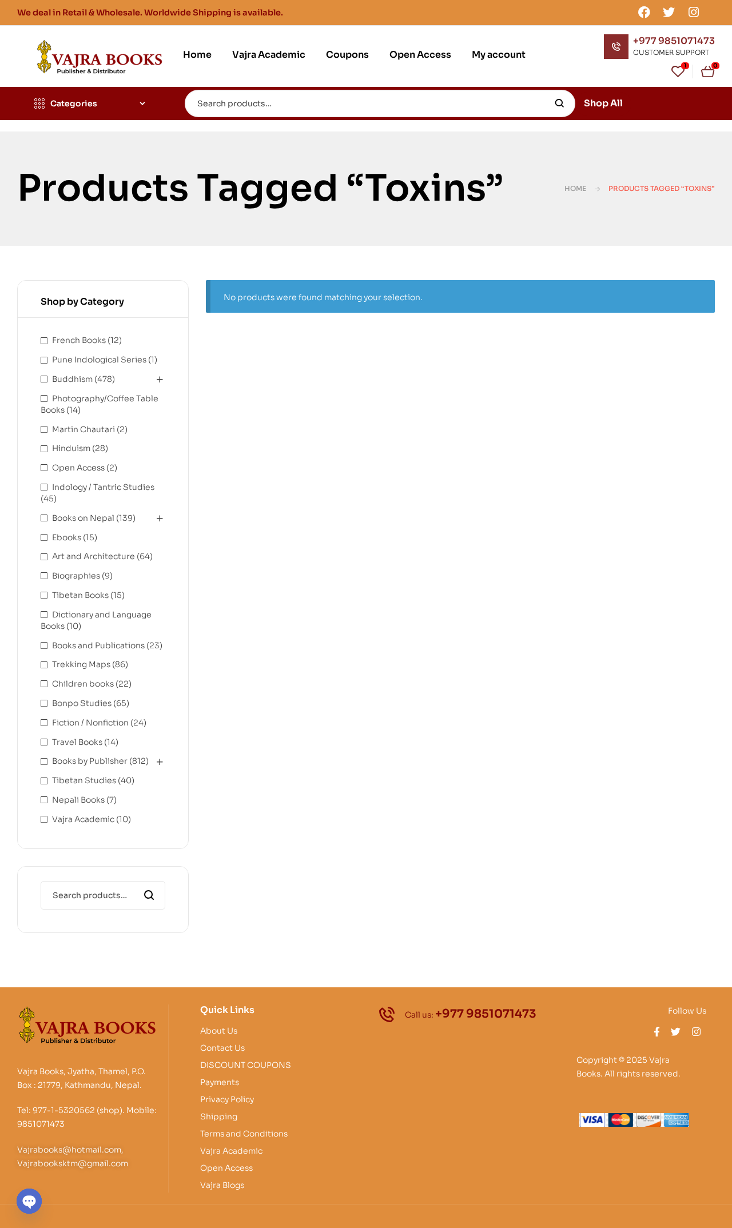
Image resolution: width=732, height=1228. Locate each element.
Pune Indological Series (99, 359)
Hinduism (71, 448)
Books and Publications (98, 645)
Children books (83, 684)
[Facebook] (644, 12)
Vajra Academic (83, 819)
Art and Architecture (93, 556)
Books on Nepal (83, 518)
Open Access (78, 468)
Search (559, 103)
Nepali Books (78, 800)
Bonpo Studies (82, 703)
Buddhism (72, 379)
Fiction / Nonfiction (90, 722)
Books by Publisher (90, 761)
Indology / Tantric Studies (103, 487)
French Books (79, 340)
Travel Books (77, 742)
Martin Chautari (83, 429)
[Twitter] (669, 12)
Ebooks (66, 537)
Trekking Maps (81, 664)
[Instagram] (693, 12)
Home (575, 188)
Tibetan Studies (84, 780)
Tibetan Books (80, 595)
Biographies (76, 576)
